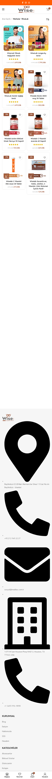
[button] (6, 48)
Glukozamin (7, 763)
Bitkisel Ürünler (8, 759)
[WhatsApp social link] (29, 2)
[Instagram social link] (25, 2)
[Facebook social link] (22, 2)
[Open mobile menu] (3, 9)
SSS (3, 736)
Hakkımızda (7, 731)
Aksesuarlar (7, 754)
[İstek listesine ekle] (20, 29)
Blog (4, 722)
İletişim (5, 727)
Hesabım (5, 741)
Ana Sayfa (6, 19)
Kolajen (5, 768)
